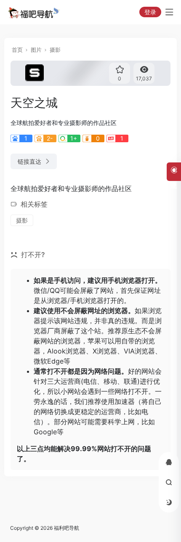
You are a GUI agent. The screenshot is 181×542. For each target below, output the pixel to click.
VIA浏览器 (139, 351)
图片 (36, 49)
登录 (150, 12)
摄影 (55, 49)
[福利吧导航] (35, 12)
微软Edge (49, 361)
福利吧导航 (66, 528)
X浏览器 (105, 351)
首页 (17, 49)
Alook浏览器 (66, 351)
